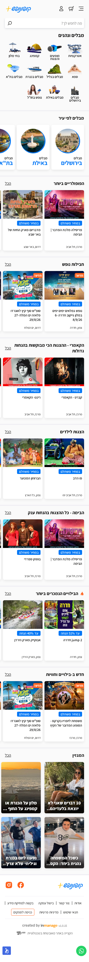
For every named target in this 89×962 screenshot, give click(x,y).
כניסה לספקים (22, 912)
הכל (8, 183)
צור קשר (64, 903)
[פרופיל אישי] (61, 9)
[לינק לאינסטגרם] (9, 887)
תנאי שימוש (70, 912)
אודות (78, 903)
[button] (6, 950)
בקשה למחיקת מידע (20, 903)
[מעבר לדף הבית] (18, 9)
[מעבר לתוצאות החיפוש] (10, 23)
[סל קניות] (71, 9)
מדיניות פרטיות (48, 912)
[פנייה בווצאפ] (81, 951)
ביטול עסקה (46, 903)
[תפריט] (81, 9)
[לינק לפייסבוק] (21, 887)
